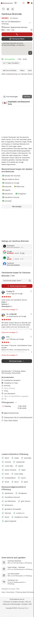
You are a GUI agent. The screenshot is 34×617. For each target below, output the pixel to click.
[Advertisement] (17, 121)
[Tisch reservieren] (17, 34)
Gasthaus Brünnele (12, 14)
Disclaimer (25, 604)
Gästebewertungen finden (12, 281)
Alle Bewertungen (15, 361)
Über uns (28, 602)
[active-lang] (28, 2)
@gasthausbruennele (11, 413)
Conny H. (10, 291)
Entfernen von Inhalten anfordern (14, 602)
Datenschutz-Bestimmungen (12, 604)
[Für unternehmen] (15, 3)
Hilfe (30, 604)
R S (7, 337)
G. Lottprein (11, 314)
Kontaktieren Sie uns (18, 599)
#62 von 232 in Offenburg (11, 23)
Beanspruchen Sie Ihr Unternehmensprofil (18, 417)
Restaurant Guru (23, 608)
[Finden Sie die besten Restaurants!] (7, 3)
